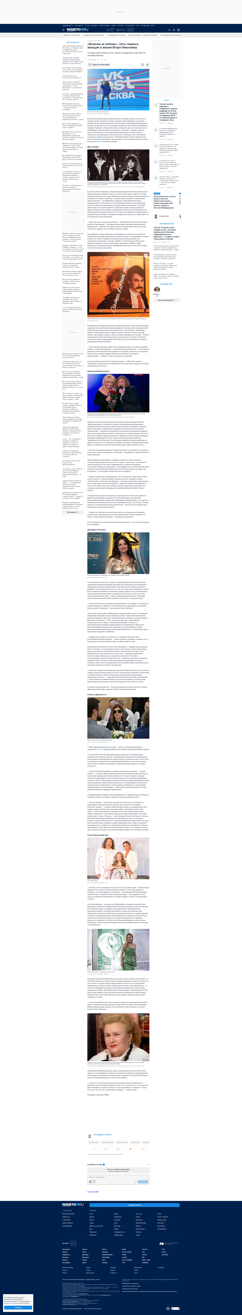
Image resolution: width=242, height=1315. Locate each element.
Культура (117, 1220)
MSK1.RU (99, 141)
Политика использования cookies (131, 1286)
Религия (138, 1232)
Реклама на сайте (68, 1214)
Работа (138, 1226)
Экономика (161, 1226)
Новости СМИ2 (93, 1192)
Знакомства (79, 25)
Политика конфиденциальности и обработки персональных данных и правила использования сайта (149, 1291)
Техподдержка (67, 1226)
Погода (87, 25)
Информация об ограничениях (130, 1283)
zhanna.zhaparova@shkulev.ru (70, 1301)
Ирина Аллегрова (122, 1142)
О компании (66, 1220)
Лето (116, 1223)
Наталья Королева (148, 1142)
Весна (92, 1220)
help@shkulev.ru (75, 1296)
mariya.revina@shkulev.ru (69, 1304)
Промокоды (145, 25)
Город (91, 1223)
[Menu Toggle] (63, 30)
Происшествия (141, 1223)
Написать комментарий (100, 65)
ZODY (138, 25)
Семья (138, 1235)
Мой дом (117, 1226)
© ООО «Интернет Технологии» (92, 1308)
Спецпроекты (161, 1229)
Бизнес (92, 1217)
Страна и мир (161, 1220)
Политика (139, 1220)
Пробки (121, 30)
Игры (152, 25)
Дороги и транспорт (96, 1226)
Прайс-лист (66, 1217)
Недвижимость (67, 25)
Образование (118, 1235)
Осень (138, 1217)
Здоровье (93, 1235)
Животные (93, 1232)
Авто (91, 1214)
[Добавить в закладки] (142, 65)
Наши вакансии (67, 1223)
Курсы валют (130, 25)
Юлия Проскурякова (108, 1142)
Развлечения (140, 1229)
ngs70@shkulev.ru (83, 1294)
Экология (160, 1223)
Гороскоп (120, 25)
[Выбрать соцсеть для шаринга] (147, 65)
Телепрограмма (104, 25)
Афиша (113, 25)
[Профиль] (178, 30)
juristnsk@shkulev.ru (105, 1295)
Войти (94, 1182)
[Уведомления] (174, 30)
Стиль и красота (162, 1217)
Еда (91, 1229)
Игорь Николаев (93, 1142)
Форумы (94, 25)
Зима (116, 1214)
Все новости (73, 42)
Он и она (139, 1214)
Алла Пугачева (135, 1142)
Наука (116, 1229)
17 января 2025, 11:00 (93, 59)
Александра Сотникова (102, 1135)
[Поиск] (169, 30)
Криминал (117, 1217)
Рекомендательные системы (130, 1288)
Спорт (159, 1214)
